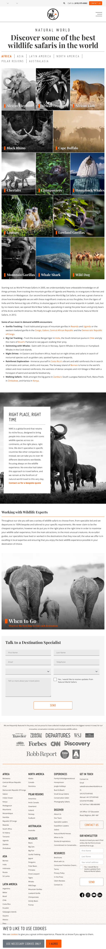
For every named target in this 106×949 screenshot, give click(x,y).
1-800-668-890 (94, 804)
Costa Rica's (56, 361)
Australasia (34, 826)
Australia (31, 830)
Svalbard (31, 818)
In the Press (58, 877)
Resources (59, 853)
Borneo (74, 365)
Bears (30, 843)
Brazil (5, 896)
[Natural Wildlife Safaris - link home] (53, 14)
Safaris (56, 829)
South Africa (7, 829)
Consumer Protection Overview (66, 865)
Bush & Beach (59, 790)
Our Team (58, 818)
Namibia (6, 817)
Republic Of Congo (10, 821)
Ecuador (6, 908)
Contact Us (95, 3)
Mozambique (8, 813)
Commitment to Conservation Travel (68, 845)
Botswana (6, 778)
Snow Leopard (33, 874)
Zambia (5, 844)
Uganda (87, 326)
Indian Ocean (8, 798)
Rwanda (75, 326)
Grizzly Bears (33, 901)
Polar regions (36, 794)
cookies (14, 934)
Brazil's (21, 341)
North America (36, 774)
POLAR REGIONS (13, 61)
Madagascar (7, 805)
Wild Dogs (32, 885)
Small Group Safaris (61, 794)
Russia (5, 872)
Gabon (45, 330)
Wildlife (32, 838)
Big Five (31, 850)
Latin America (10, 884)
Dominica (32, 786)
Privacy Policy (59, 873)
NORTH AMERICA (68, 56)
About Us (57, 814)
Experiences (60, 774)
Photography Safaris (62, 802)
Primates (31, 870)
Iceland (31, 810)
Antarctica (32, 798)
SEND (53, 705)
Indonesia (6, 868)
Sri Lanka (6, 876)
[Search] (64, 3)
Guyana (6, 915)
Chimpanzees (33, 897)
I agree (53, 944)
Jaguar (30, 858)
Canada (31, 782)
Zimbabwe (13, 380)
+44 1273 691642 (92, 797)
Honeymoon (59, 782)
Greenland (32, 806)
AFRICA (7, 56)
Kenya (36, 380)
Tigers (30, 878)
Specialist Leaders (61, 822)
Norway (31, 814)
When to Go (58, 837)
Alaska (30, 778)
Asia (5, 856)
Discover (58, 809)
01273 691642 (87, 793)
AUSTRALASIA (39, 61)
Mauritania (7, 809)
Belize (5, 892)
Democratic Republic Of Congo (14, 790)
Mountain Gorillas (35, 889)
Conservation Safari (61, 798)
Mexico (5, 919)
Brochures (58, 857)
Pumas (31, 905)
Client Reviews (59, 881)
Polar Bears (32, 866)
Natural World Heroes (62, 833)
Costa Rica (6, 904)
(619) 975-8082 (87, 801)
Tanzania (6, 836)
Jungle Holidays (60, 786)
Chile (92, 338)
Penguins (31, 862)
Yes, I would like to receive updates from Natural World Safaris (75, 680)
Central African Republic (61, 330)
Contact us (92, 825)
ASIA (20, 56)
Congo (38, 330)
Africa (6, 774)
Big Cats (31, 846)
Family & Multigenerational (64, 778)
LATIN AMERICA (40, 56)
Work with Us (59, 861)
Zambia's (57, 376)
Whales (31, 881)
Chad (5, 786)
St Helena (6, 833)
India (57, 338)
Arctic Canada (33, 802)
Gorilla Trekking (34, 854)
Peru (4, 923)
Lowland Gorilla (34, 893)
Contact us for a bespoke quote (25, 482)
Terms (56, 869)
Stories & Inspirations (62, 841)
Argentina (6, 888)
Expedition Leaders (61, 826)
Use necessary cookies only (23, 944)
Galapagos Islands (9, 912)
